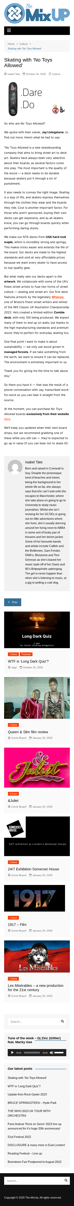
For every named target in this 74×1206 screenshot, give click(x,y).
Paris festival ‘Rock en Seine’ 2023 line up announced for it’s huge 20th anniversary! (34, 1126)
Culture (56, 74)
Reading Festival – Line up (25, 1153)
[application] (37, 1052)
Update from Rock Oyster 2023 (27, 1094)
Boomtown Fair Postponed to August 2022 (34, 1161)
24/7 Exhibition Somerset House (33, 869)
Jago (14, 667)
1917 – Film (17, 925)
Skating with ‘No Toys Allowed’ (27, 1077)
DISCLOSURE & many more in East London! (36, 1145)
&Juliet (13, 801)
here (7, 419)
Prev (15, 602)
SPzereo (58, 297)
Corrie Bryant (18, 737)
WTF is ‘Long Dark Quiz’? (28, 661)
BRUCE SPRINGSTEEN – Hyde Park (33, 1102)
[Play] (12, 1052)
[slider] (59, 1052)
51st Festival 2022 (19, 1136)
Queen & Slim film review (28, 732)
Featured (26, 654)
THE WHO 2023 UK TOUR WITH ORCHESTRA (29, 1113)
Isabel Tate (14, 74)
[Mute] (51, 1052)
